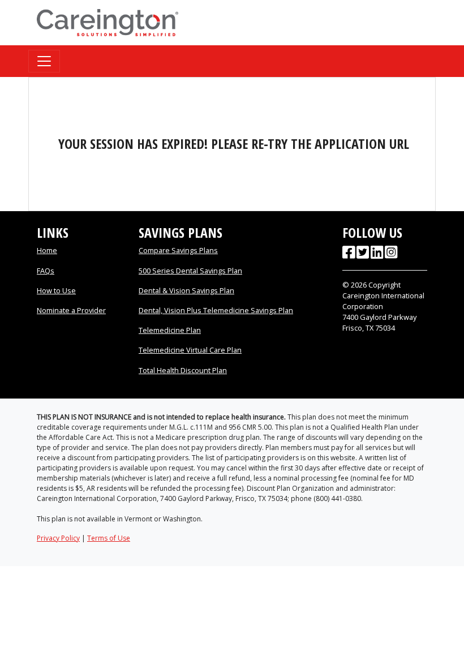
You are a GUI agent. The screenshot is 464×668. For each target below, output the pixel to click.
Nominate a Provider (71, 310)
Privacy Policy (58, 538)
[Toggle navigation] (44, 61)
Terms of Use (108, 538)
